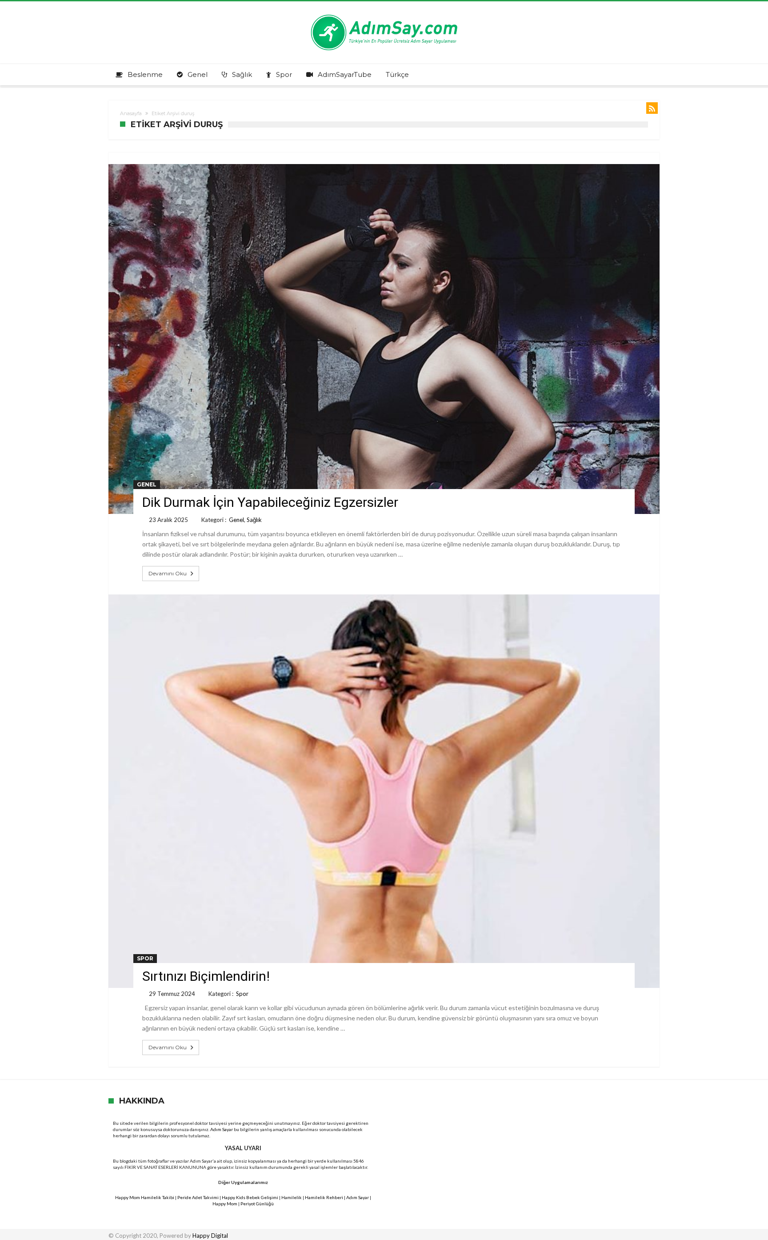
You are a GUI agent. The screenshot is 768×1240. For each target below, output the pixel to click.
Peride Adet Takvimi (198, 1197)
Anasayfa (131, 113)
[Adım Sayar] (384, 14)
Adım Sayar (221, 1129)
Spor (145, 958)
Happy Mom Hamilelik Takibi (144, 1197)
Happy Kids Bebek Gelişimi (250, 1197)
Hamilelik (291, 1197)
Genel (146, 484)
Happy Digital (210, 1235)
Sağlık (254, 519)
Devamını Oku (167, 573)
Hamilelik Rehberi (324, 1197)
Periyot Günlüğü (257, 1203)
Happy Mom (224, 1203)
